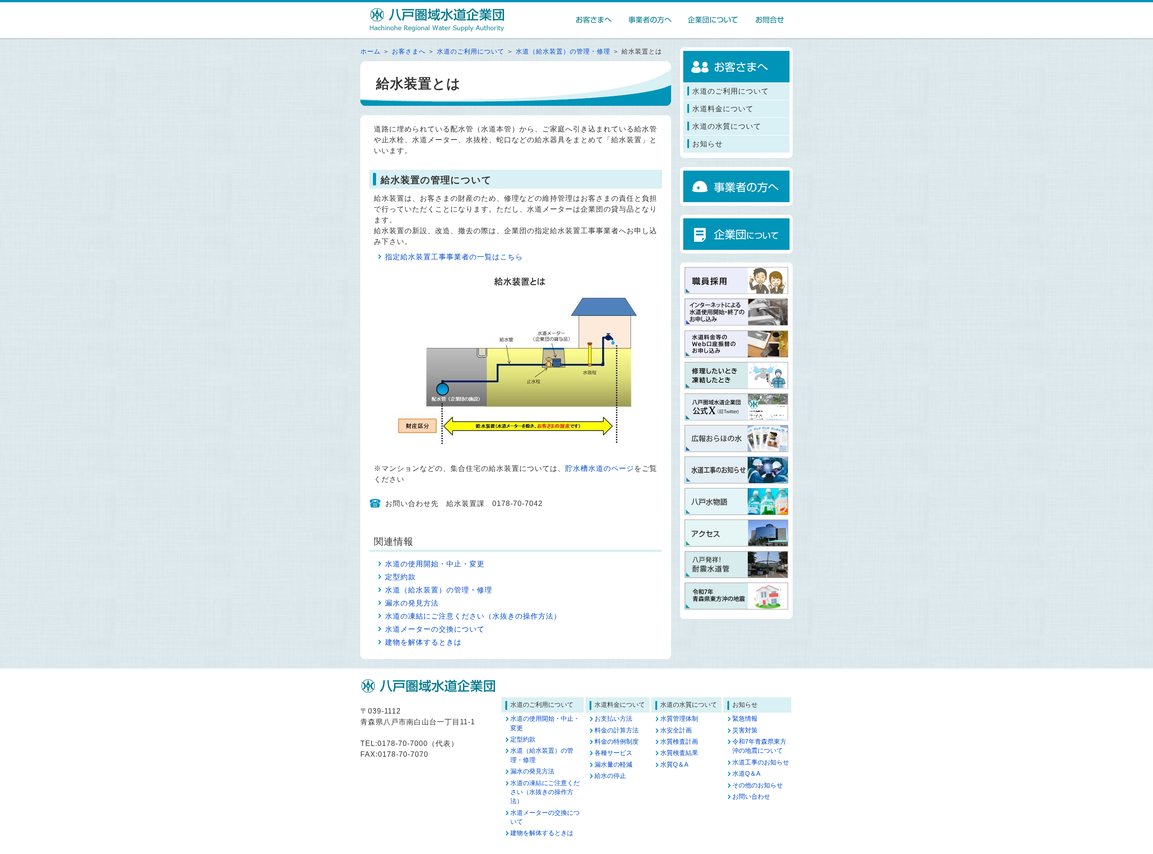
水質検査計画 (679, 741)
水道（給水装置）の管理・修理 (563, 51)
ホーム (370, 51)
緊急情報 (745, 718)
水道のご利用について (470, 51)
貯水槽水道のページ (599, 468)
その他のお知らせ (757, 785)
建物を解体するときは (423, 642)
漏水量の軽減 (613, 764)
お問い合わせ (751, 796)
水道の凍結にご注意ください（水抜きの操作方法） (473, 616)
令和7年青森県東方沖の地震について (759, 746)
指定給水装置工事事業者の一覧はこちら (454, 257)
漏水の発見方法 (412, 603)
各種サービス (613, 753)
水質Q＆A (674, 764)
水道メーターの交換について (435, 629)
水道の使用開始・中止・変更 (435, 564)
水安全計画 (676, 730)
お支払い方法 (613, 718)
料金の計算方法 (617, 730)
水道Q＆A (746, 773)
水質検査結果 (679, 753)
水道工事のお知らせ (760, 762)
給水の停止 (610, 776)
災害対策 (745, 730)
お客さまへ (409, 51)
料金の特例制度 (617, 741)
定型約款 (400, 577)
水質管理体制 (679, 718)
